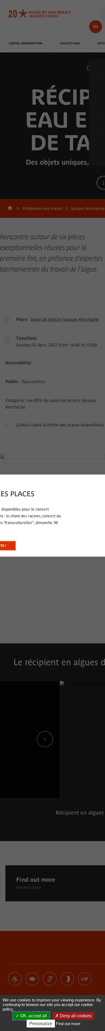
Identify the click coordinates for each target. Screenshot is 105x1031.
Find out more (68, 1023)
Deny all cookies (75, 1016)
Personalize (40, 1023)
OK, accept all (33, 1016)
